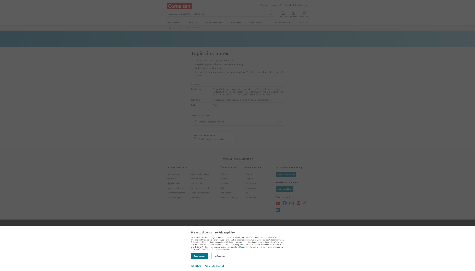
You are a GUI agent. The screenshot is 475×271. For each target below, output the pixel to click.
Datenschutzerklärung (214, 265)
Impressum (196, 265)
